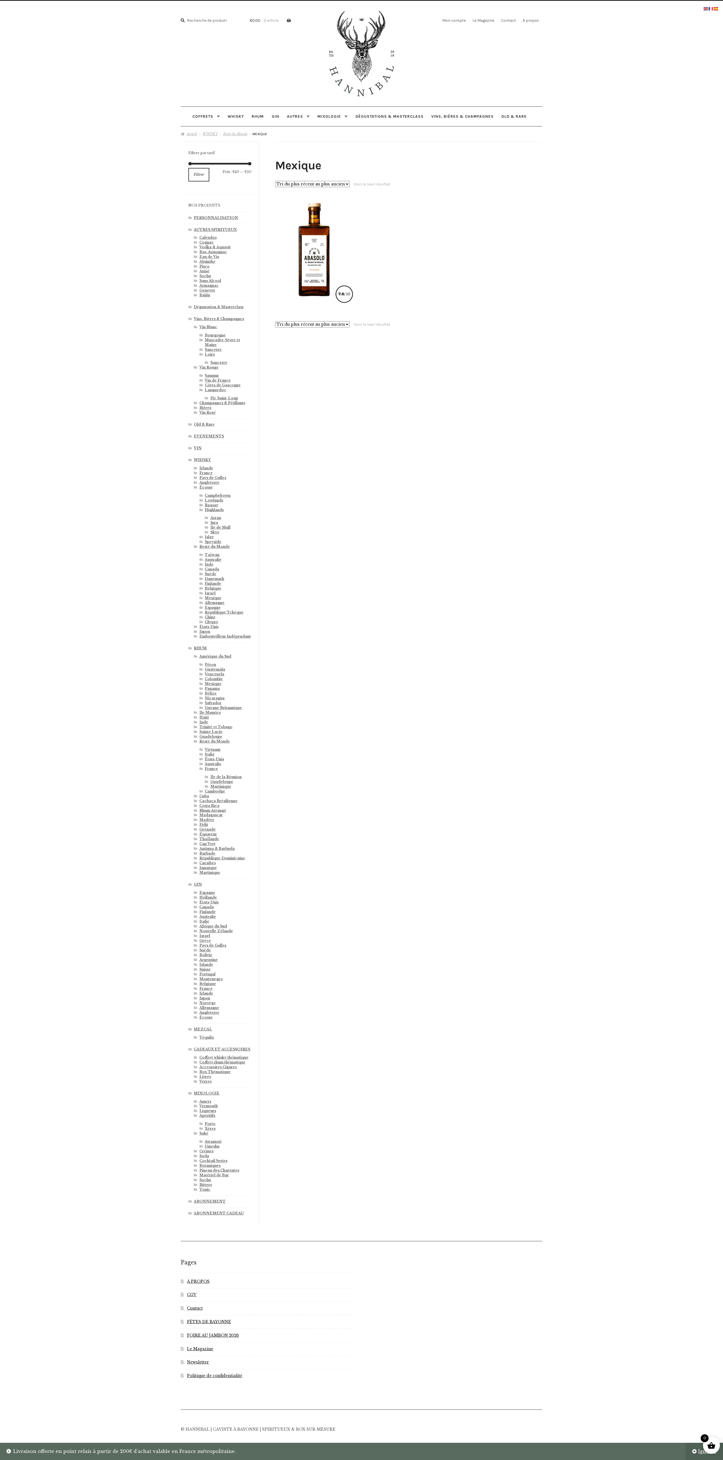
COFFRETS (202, 116)
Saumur (212, 375)
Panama (212, 688)
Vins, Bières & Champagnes (219, 319)
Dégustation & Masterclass (218, 307)
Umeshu (212, 1146)
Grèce (205, 940)
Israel (210, 593)
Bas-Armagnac (213, 252)
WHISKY (236, 116)
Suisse (205, 969)
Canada (212, 569)
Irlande (206, 468)
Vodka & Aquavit (215, 247)
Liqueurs (207, 1111)
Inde (209, 564)
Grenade (207, 829)
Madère (206, 820)
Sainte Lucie (211, 732)
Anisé (204, 271)
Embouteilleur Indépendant (225, 636)
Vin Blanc (208, 327)
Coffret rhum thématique (222, 1062)
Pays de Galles (212, 478)
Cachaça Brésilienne (218, 801)
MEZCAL (203, 1029)
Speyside (213, 542)
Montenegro (211, 979)
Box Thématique (215, 1072)
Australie (213, 559)
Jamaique (208, 868)
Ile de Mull (220, 527)
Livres (205, 1076)
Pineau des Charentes (219, 1170)
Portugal (207, 974)
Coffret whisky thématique (224, 1057)
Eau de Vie (209, 257)
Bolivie (205, 955)
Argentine (208, 960)
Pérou (210, 664)
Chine (210, 617)
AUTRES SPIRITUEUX (215, 229)
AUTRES (295, 116)
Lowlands (214, 500)
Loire (210, 354)
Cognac (206, 242)
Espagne (213, 607)
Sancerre (213, 349)
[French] (711, 8)
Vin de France (218, 380)
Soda (204, 1156)
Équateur (208, 834)
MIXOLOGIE (329, 116)
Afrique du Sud (213, 926)
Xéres (210, 1128)
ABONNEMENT (210, 1201)
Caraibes (207, 863)
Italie (210, 754)
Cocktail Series (213, 1161)
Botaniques (210, 1165)
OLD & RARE (514, 116)
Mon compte (454, 20)
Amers (205, 1101)
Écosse (206, 487)
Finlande (213, 583)
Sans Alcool (210, 281)
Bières (205, 408)
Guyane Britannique (223, 708)
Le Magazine (483, 20)
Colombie (214, 679)
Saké (203, 1133)
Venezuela (214, 674)
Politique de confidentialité (214, 1375)
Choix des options (314, 248)
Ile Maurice (210, 712)
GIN (275, 116)
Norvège (207, 1003)
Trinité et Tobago (215, 727)
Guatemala (215, 669)
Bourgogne (215, 335)
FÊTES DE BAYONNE (209, 1321)
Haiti (204, 717)
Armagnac (209, 285)
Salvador (213, 703)
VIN (198, 448)
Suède (210, 574)
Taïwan (212, 555)
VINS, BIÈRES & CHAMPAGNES (462, 116)
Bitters (205, 1185)
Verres (205, 1081)
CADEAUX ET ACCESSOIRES (222, 1049)
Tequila (206, 1037)
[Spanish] (716, 8)
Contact (508, 20)
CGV (192, 1294)
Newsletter (198, 1362)
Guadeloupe (210, 736)
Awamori (213, 1141)
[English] (706, 8)
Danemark (214, 579)
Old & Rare (204, 424)
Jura (214, 522)
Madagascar (211, 815)
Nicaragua (215, 698)
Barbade (207, 853)
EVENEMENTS (209, 436)
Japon (204, 631)
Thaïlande (209, 839)
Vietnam (212, 749)
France (206, 473)
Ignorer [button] (707, 1451)
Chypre (211, 622)
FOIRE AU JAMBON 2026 (213, 1335)
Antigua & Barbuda (217, 848)
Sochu (205, 276)
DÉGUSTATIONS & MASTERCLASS (390, 116)
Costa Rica (209, 806)
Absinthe (207, 261)
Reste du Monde (235, 134)
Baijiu (204, 295)
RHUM (258, 116)
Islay (209, 537)
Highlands (214, 510)
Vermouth (208, 1106)
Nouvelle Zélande (216, 931)
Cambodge (215, 791)
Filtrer (199, 174)
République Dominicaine (222, 858)
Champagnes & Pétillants (222, 403)
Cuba (204, 796)
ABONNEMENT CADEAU (219, 1213)
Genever (207, 290)
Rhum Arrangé (212, 810)
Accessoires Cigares (218, 1067)
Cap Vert (207, 844)
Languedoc (215, 390)
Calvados (208, 237)
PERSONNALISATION (216, 218)
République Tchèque (224, 612)
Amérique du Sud (215, 656)
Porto (210, 1124)
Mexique (213, 598)
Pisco (204, 266)
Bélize (211, 693)
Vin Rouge (209, 367)
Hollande (208, 897)
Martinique (220, 786)
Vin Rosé (207, 412)
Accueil (191, 134)
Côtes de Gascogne (223, 385)
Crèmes (206, 1151)
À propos (531, 20)
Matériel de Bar (214, 1175)
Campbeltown (217, 495)
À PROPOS (198, 1281)
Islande (206, 964)
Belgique (213, 588)
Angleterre (209, 482)
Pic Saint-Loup (224, 398)
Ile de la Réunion (226, 777)
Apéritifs (207, 1115)
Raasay (211, 505)
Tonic (204, 1189)
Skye (214, 532)
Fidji (203, 824)
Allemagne (215, 603)
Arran (215, 518)
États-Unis (209, 627)
